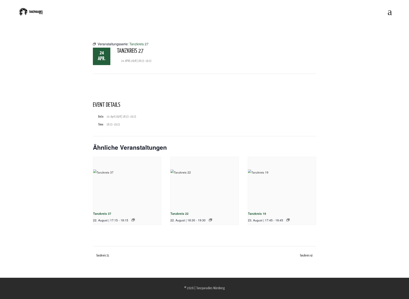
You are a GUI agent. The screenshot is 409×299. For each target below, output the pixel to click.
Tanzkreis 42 (306, 255)
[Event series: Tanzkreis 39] (133, 220)
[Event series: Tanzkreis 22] (210, 220)
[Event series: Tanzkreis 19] (288, 220)
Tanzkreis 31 (102, 255)
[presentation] (127, 182)
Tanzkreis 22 (179, 213)
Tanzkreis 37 (102, 213)
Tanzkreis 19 (257, 213)
